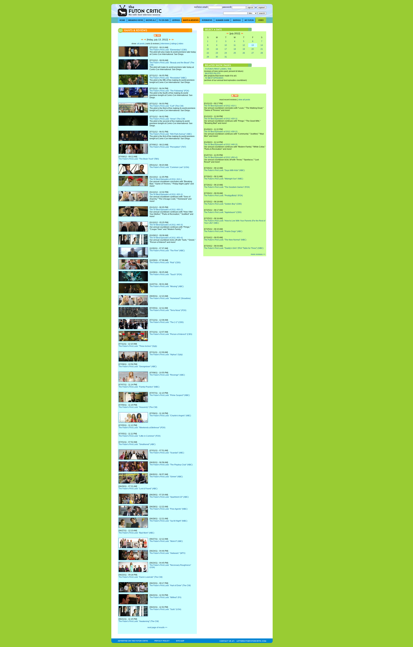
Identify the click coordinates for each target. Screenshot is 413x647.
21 (262, 49)
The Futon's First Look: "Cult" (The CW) (166, 106)
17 (226, 49)
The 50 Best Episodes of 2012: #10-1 (220, 106)
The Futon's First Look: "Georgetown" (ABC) (138, 366)
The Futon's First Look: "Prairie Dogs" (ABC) (223, 231)
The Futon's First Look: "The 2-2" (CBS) (167, 322)
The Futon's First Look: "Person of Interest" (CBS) (171, 334)
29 (208, 57)
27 (253, 53)
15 (208, 49)
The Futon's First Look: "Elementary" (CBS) (168, 50)
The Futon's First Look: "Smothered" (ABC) (137, 444)
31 (226, 57)
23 (217, 53)
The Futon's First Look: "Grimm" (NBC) (166, 477)
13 (253, 45)
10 (226, 45)
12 (244, 45)
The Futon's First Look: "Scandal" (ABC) (167, 453)
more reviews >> (258, 254)
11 (235, 45)
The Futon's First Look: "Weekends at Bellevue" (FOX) (142, 427)
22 (208, 53)
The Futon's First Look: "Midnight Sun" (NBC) (223, 179)
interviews (165, 43)
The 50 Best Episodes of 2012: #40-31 (221, 144)
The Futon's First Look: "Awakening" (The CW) (139, 621)
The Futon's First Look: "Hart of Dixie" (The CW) (170, 585)
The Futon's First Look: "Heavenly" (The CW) (138, 407)
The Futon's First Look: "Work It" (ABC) (166, 541)
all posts (140, 43)
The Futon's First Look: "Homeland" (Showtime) (170, 298)
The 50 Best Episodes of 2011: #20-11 (166, 194)
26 (244, 53)
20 (253, 49)
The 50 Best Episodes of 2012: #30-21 (221, 131)
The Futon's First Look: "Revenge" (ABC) (167, 375)
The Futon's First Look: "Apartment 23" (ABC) (169, 497)
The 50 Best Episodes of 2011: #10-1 (166, 179)
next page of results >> (157, 627)
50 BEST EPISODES (214, 78)
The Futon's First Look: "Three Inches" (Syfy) (138, 346)
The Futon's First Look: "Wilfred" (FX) (165, 597)
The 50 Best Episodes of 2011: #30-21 (166, 209)
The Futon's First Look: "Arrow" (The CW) (167, 119)
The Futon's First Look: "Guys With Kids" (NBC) (224, 170)
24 (226, 53)
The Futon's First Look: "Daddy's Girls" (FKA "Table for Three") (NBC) (233, 248)
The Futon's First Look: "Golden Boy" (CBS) (223, 204)
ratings (174, 43)
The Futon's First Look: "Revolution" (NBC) (168, 78)
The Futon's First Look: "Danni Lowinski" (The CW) (140, 577)
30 (217, 57)
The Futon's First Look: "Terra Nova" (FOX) (168, 310)
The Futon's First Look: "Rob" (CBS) (165, 262)
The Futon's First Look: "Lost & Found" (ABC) (138, 488)
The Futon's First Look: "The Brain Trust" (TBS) (139, 159)
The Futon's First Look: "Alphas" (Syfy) (166, 354)
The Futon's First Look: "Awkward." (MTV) (167, 553)
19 (244, 49)
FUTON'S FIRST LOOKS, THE (218, 69)
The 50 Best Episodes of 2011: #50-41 (166, 238)
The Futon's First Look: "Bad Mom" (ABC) (136, 533)
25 (235, 53)
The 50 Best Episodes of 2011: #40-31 (166, 225)
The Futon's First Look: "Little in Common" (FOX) (140, 436)
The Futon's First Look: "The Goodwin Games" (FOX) (227, 187)
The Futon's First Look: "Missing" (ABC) (167, 286)
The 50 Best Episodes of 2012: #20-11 (220, 119)
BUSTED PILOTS (212, 73)
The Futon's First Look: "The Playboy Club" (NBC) (171, 465)
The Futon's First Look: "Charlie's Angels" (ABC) (170, 415)
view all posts (244, 99)
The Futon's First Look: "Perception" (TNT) (168, 147)
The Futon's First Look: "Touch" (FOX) (166, 274)
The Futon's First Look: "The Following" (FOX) (169, 91)
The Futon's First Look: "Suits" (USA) (165, 609)
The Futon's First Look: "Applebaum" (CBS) (223, 212)
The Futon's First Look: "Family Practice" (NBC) (139, 387)
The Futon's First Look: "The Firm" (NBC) (167, 250)
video (180, 43)
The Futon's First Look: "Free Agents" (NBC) (168, 509)
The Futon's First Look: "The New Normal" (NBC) (225, 240)
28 (262, 53)
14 (262, 45)
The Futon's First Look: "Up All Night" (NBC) (168, 521)
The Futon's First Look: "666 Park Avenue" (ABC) (171, 134)
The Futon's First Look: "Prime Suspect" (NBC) (170, 395)
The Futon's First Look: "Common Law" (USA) (169, 167)
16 (217, 49)
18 (235, 49)
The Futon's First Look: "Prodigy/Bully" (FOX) (223, 195)
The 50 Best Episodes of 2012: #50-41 (221, 157)
